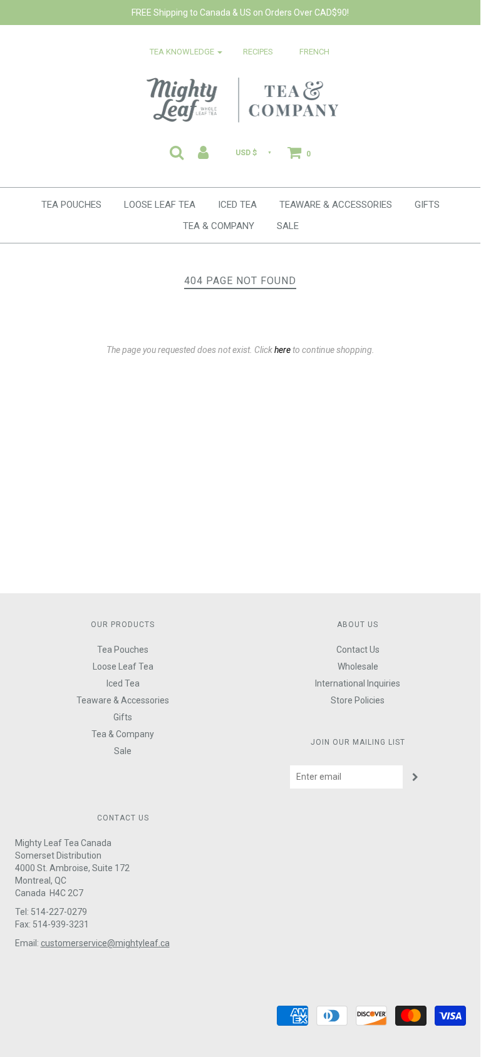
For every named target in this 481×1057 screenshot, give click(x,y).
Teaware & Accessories (335, 204)
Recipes (258, 51)
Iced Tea (237, 204)
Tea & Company (218, 226)
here (282, 350)
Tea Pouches (71, 204)
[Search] (176, 152)
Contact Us (358, 650)
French (314, 51)
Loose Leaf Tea (159, 204)
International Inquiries (357, 683)
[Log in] (203, 152)
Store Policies (358, 700)
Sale (288, 226)
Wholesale (358, 666)
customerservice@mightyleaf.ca (105, 943)
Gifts (427, 204)
